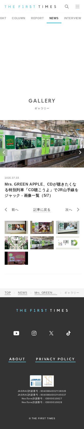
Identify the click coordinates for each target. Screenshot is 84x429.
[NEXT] (80, 152)
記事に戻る (42, 209)
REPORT (37, 18)
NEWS (54, 18)
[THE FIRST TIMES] (30, 6)
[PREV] (3, 152)
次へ (68, 209)
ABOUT (17, 359)
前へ (15, 209)
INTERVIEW (72, 18)
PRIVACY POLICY (55, 359)
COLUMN (18, 18)
